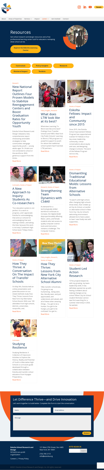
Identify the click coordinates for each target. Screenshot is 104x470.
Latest (44, 19)
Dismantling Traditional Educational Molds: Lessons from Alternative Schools (80, 184)
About (4, 19)
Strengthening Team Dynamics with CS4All (51, 196)
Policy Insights (42, 66)
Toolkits (42, 71)
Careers (13, 459)
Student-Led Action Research (78, 272)
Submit (87, 433)
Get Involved (55, 19)
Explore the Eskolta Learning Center (25, 49)
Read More (16, 161)
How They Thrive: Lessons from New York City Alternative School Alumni (51, 273)
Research (63, 66)
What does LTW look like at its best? (50, 117)
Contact (66, 19)
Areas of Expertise (15, 19)
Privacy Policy (23, 459)
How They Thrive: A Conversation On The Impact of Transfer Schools (23, 272)
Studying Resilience (19, 345)
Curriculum (20, 66)
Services (27, 19)
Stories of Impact (21, 71)
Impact (37, 19)
